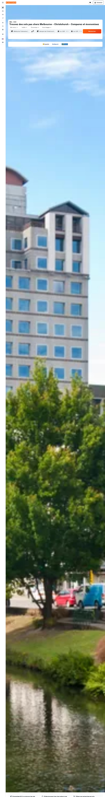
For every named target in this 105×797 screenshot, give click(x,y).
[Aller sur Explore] (3, 22)
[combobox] (14, 27)
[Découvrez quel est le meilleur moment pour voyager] (3, 29)
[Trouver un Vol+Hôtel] (3, 18)
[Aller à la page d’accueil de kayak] (11, 3)
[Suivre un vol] (3, 26)
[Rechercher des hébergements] (3, 11)
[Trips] (3, 34)
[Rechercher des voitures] (3, 14)
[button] (3, 2)
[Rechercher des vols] (3, 7)
